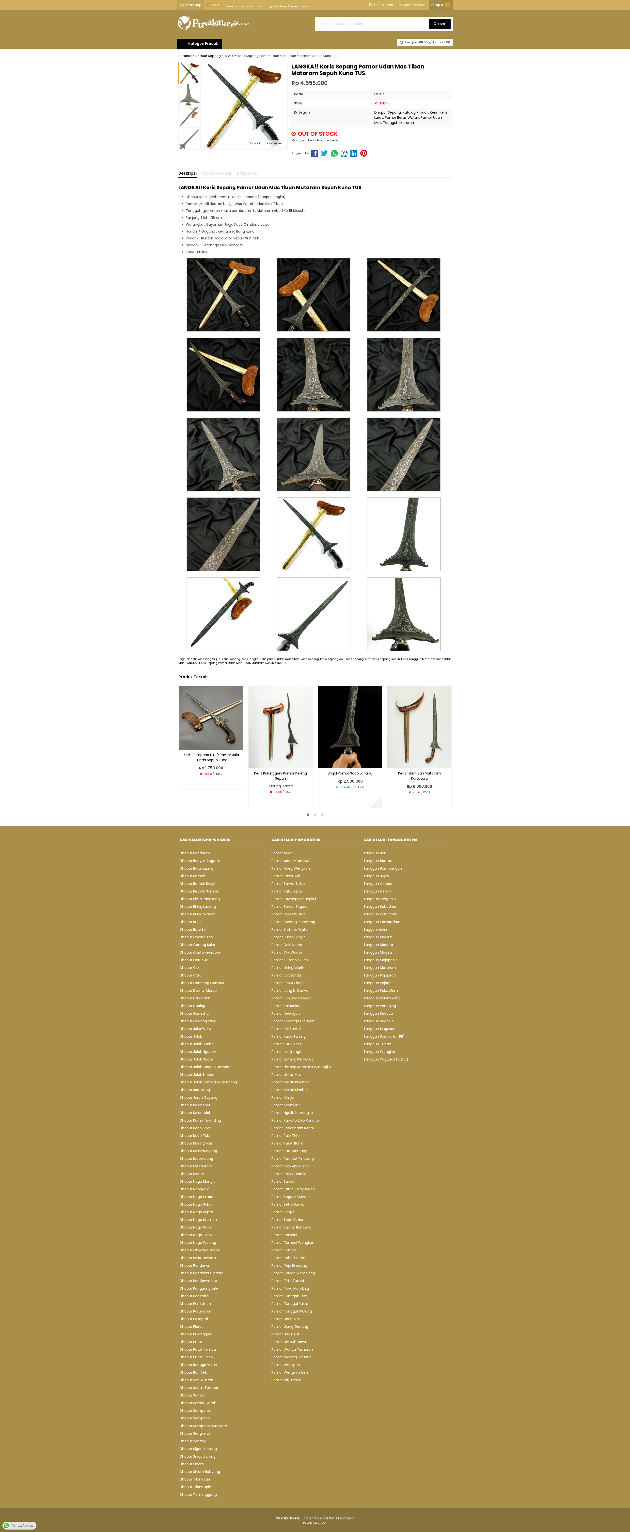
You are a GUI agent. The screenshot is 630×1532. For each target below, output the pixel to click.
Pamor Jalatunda (286, 975)
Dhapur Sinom (192, 1464)
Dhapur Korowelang (196, 1158)
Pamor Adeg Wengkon (290, 868)
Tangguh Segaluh (378, 1021)
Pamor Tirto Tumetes (289, 1280)
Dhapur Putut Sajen (196, 1357)
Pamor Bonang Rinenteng (293, 921)
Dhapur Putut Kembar (198, 1349)
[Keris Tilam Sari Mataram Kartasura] (419, 726)
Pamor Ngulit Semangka (292, 1112)
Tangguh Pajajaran (379, 975)
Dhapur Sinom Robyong (200, 1471)
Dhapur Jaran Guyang (198, 1097)
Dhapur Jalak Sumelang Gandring (208, 1082)
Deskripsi (187, 173)
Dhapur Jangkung (195, 1089)
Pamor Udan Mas (285, 1318)
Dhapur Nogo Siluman (198, 1219)
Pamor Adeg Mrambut (290, 860)
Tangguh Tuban (377, 1044)
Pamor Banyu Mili (285, 876)
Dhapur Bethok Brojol (197, 883)
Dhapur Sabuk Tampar (199, 1387)
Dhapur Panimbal (194, 1296)
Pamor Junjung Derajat (291, 998)
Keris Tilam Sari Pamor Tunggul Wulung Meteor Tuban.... (269, 5)
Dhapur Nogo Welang (198, 1242)
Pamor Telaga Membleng (293, 1273)
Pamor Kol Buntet (286, 1028)
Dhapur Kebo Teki (195, 1135)
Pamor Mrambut (285, 1105)
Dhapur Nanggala (194, 1189)
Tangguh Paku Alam (380, 990)
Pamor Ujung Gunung (289, 1326)
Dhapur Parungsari (195, 1311)
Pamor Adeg (282, 853)
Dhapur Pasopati (194, 1318)
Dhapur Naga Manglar (198, 1181)
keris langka (250, 659)
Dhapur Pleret (191, 1326)
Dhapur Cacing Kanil (197, 937)
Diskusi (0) (247, 173)
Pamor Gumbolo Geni (290, 960)
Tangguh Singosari (379, 1028)
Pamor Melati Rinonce (290, 1082)
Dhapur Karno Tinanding (200, 1120)
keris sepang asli (332, 659)
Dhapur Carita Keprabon (200, 952)
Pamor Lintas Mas (286, 1074)
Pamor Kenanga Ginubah (293, 1021)
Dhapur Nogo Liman (196, 1196)
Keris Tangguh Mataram (418, 659)
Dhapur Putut (191, 1341)
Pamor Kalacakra (285, 1005)
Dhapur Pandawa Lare (198, 1280)
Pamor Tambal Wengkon (292, 1242)
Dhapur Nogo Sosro (196, 1227)
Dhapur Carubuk (194, 960)
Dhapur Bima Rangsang (200, 898)
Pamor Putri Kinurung (289, 1150)
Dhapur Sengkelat (195, 1433)
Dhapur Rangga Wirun (198, 1364)
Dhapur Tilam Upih (195, 1486)
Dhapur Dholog (192, 1005)
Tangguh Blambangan (382, 868)
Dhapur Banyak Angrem (200, 860)
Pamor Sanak (282, 1181)
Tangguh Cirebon (378, 883)
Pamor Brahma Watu (289, 929)
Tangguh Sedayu (378, 1013)
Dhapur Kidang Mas (196, 1143)
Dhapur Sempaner (195, 1410)
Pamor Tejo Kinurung (289, 1265)
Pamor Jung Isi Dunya (289, 990)
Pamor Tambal (284, 1234)
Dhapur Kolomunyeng (198, 1150)
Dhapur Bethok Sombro (200, 891)
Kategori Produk (203, 43)
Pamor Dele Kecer (286, 944)
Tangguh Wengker (379, 1051)
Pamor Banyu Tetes (288, 883)
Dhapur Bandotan (195, 853)
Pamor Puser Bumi (287, 1143)
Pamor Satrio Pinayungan (293, 1189)
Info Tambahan (216, 173)
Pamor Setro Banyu (287, 1204)
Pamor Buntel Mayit (288, 937)
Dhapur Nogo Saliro (196, 1204)
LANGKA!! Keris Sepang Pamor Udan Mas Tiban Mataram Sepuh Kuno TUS (236, 663)
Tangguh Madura (378, 944)
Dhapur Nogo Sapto (196, 1212)
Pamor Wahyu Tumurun (292, 1349)
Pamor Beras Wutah (402, 117)
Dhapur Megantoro (196, 1166)
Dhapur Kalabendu (195, 1105)
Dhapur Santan (192, 1395)
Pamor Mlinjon (283, 1097)
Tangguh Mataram (399, 122)
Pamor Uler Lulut (285, 1334)
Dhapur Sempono (195, 1418)
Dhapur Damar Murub (198, 990)
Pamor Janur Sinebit (288, 982)
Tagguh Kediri (375, 929)
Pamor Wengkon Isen (289, 1372)
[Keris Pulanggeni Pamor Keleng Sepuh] (281, 726)
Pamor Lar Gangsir (287, 1051)
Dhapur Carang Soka (197, 944)
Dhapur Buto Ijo (193, 929)
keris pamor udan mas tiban (279, 659)
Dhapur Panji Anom (196, 1303)
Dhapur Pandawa (194, 1265)
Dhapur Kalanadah (195, 1112)
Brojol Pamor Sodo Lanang (350, 773)
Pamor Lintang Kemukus (292, 1059)
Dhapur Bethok (192, 876)
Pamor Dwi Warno (286, 952)
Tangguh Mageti (377, 952)
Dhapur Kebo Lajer (195, 1128)
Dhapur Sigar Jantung (198, 1448)
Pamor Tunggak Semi (289, 1296)
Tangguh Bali (374, 853)
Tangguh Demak (377, 891)
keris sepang (310, 659)
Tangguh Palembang (381, 998)
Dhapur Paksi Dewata (198, 1257)
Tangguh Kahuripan (380, 914)
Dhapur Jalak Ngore (196, 1059)
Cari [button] (441, 24)
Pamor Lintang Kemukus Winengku (301, 1066)
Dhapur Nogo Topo (196, 1234)
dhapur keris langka (201, 659)
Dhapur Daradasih (195, 998)
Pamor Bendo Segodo (290, 906)
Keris (434, 112)
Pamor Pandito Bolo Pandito (295, 1120)
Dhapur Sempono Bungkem (203, 1425)
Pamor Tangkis (284, 1250)
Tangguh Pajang (377, 982)
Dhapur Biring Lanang (198, 906)
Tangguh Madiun (378, 937)
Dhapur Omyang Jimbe (200, 1250)
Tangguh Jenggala (379, 898)
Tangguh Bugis (376, 876)
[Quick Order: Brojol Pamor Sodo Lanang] (321, 764)
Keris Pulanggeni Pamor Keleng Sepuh (280, 776)
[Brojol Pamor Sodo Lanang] (350, 726)
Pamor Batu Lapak (286, 891)
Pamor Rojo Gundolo (288, 1173)
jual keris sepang (228, 659)
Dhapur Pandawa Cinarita (201, 1273)
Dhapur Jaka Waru (195, 1028)
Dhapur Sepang (387, 112)
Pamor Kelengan (285, 1013)
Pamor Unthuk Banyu (289, 1341)
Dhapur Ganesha (194, 1013)
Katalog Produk (415, 112)
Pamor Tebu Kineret (288, 1257)
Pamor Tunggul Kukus (290, 1303)
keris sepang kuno (358, 659)
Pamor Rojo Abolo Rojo (290, 1166)
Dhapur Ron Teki (193, 1372)
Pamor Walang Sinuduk (291, 1357)
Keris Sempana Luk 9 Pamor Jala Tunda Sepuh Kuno (211, 757)
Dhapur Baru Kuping (196, 868)
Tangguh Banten (377, 860)
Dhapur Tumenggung (198, 1494)
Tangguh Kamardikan (381, 921)
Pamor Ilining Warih (287, 967)
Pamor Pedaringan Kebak (293, 1128)
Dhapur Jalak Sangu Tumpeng (206, 1066)
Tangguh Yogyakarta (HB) (385, 1059)
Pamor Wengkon (285, 1364)
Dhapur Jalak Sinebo (197, 1074)
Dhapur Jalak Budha (197, 1044)
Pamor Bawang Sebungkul (293, 898)
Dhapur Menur (192, 1173)
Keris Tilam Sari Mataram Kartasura (419, 776)
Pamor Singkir (283, 1212)
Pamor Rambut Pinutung (292, 1158)
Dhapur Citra (191, 975)
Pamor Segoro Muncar (290, 1196)
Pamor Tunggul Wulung (291, 1311)
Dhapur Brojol (191, 921)
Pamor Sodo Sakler (287, 1219)
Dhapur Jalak (191, 1036)
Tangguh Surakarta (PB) (384, 1036)
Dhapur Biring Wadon (198, 914)
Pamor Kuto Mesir (286, 1044)
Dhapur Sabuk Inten (196, 1380)
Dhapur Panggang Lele (199, 1288)
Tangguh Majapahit (380, 960)
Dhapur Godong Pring (198, 1021)
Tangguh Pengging (379, 1005)
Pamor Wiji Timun (286, 1380)
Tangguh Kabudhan (380, 906)
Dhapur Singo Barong (198, 1456)
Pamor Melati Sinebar (289, 1089)
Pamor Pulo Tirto (285, 1135)
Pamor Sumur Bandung (291, 1227)
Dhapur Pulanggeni (196, 1334)
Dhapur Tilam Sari (195, 1479)
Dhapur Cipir (190, 967)
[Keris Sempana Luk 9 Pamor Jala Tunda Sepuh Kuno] (211, 717)
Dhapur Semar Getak (198, 1402)
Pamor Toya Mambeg (290, 1288)
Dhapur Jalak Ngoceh (198, 1051)
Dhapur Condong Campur (202, 982)
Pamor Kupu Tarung (288, 1036)
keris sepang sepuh (386, 659)
